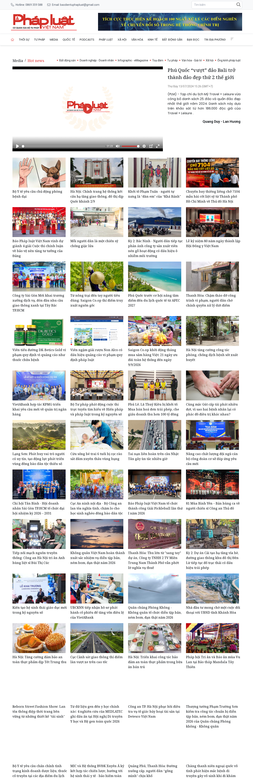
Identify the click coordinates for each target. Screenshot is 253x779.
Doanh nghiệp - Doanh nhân (97, 60)
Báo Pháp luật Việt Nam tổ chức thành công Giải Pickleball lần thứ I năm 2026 (155, 508)
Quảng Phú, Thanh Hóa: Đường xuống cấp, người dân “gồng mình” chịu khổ (152, 771)
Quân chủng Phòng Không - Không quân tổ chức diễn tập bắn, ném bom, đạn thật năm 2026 (155, 612)
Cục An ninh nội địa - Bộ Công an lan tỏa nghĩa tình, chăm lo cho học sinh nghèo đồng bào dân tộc (96, 508)
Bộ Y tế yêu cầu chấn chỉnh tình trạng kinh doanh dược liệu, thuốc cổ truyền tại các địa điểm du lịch (39, 771)
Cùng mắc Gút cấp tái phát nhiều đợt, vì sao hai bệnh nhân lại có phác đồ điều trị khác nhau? (212, 409)
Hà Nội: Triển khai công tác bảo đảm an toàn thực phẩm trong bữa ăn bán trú (155, 662)
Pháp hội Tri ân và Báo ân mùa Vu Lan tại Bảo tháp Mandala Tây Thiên (213, 662)
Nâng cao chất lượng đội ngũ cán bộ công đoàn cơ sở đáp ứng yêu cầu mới (212, 459)
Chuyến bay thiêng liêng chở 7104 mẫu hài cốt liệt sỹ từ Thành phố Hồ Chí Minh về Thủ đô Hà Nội (213, 196)
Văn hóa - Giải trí (192, 60)
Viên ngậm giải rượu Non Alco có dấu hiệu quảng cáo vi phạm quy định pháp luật (96, 355)
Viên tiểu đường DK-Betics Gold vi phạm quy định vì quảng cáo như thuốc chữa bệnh (39, 355)
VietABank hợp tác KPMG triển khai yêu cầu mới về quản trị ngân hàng (39, 409)
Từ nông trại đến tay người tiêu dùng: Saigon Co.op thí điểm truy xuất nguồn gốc (96, 300)
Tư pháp (39, 40)
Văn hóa (137, 40)
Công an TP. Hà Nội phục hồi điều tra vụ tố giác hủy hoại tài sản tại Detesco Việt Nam (154, 711)
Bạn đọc (193, 40)
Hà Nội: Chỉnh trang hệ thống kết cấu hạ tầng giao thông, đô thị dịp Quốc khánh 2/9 (97, 196)
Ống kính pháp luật (229, 60)
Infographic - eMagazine (133, 60)
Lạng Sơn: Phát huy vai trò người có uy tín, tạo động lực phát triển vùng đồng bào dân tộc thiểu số (38, 459)
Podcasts (87, 40)
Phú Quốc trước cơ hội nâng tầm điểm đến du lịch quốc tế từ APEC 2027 (154, 300)
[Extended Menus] (232, 39)
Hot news (36, 60)
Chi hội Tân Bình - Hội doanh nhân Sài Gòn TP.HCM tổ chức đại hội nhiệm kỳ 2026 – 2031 (38, 508)
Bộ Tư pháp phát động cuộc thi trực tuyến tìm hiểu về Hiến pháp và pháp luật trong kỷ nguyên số (96, 409)
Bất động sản (172, 40)
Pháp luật (106, 40)
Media (54, 40)
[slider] (63, 146)
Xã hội (122, 40)
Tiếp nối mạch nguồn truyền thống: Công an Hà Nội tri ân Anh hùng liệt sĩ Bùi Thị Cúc (38, 558)
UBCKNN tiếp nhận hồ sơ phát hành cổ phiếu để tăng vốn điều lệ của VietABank (97, 612)
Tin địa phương (215, 40)
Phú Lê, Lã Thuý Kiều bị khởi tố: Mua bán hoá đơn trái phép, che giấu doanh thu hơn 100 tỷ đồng (153, 409)
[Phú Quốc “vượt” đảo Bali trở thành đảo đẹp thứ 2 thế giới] (44, 22)
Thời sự (24, 40)
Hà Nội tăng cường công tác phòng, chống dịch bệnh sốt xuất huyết (212, 355)
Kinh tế (153, 40)
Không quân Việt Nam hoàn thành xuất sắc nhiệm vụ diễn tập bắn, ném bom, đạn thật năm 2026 (97, 558)
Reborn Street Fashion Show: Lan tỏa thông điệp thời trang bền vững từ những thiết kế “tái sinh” (38, 711)
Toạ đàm (157, 60)
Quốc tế (69, 40)
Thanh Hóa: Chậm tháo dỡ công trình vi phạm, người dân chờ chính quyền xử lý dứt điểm (211, 300)
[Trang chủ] (12, 39)
